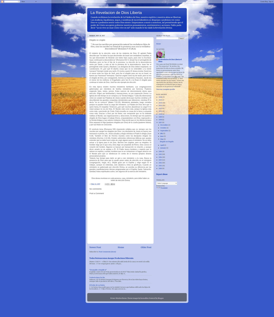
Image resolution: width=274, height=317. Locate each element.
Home (121, 247)
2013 (160, 160)
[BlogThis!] (108, 184)
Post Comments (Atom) (107, 252)
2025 (160, 100)
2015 (160, 154)
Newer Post (95, 247)
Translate (164, 188)
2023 (160, 105)
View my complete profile (165, 89)
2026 (161, 97)
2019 (160, 117)
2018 (160, 120)
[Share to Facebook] (112, 184)
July (161, 133)
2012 (160, 163)
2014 (160, 157)
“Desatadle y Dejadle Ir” (98, 270)
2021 (160, 111)
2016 (160, 151)
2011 (160, 166)
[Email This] (106, 184)
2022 (160, 108)
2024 (161, 103)
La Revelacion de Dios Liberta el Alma (170, 60)
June (162, 136)
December (164, 125)
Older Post (146, 247)
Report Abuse (162, 174)
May (162, 139)
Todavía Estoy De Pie (97, 277)
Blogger (161, 298)
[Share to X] (110, 184)
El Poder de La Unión (97, 285)
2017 (160, 122)
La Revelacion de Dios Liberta (116, 12)
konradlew (144, 298)
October (163, 128)
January (163, 148)
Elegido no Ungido (167, 142)
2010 (160, 168)
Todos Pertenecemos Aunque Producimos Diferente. (111, 258)
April (162, 145)
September (164, 131)
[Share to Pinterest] (114, 184)
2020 (161, 114)
